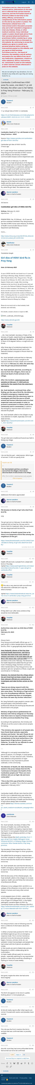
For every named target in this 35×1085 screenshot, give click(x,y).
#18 (33, 1007)
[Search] (33, 2)
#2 (33, 129)
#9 (33, 507)
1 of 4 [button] (12, 1055)
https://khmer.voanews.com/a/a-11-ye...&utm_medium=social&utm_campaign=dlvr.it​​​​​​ (17, 806)
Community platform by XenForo (16, 1083)
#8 (33, 491)
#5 (33, 332)
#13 (33, 625)
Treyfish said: (6, 462)
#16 (33, 972)
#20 (33, 1045)
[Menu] (2, 2)
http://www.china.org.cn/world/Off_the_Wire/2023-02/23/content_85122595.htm (17, 237)
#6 (33, 434)
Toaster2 (5, 96)
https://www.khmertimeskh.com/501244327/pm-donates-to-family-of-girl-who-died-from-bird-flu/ (17, 543)
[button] (2, 1075)
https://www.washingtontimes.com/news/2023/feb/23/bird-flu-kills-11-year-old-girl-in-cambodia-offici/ (17, 568)
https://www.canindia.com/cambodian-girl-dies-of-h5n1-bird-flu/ (17, 139)
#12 (33, 607)
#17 (33, 989)
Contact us (4, 1078)
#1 (33, 107)
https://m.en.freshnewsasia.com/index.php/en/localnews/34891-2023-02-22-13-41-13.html (17, 116)
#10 (33, 558)
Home (3, 1080)
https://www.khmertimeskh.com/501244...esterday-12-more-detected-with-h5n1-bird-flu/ (17, 907)
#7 (33, 452)
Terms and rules (13, 1078)
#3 (33, 199)
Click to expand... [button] (17, 478)
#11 (33, 582)
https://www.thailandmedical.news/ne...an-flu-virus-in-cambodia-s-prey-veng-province (17, 595)
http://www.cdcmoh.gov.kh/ (10, 320)
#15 (33, 920)
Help (30, 1078)
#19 (33, 1026)
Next (17, 1055)
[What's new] (29, 2)
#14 (33, 821)
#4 (33, 250)
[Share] (30, 108)
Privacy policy (23, 1078)
